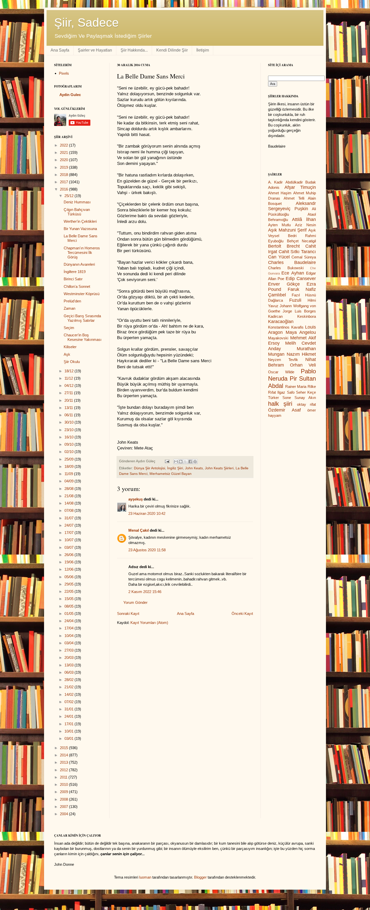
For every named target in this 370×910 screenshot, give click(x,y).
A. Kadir (275, 182)
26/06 (69, 555)
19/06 (69, 562)
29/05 (69, 584)
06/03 (69, 672)
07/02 (69, 702)
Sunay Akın (305, 397)
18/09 (69, 466)
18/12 (69, 371)
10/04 (69, 635)
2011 (64, 777)
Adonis (273, 187)
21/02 (69, 687)
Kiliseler (70, 347)
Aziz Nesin (305, 225)
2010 (64, 784)
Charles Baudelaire (292, 262)
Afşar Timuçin (300, 187)
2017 (64, 182)
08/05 (69, 606)
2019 (64, 167)
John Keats (194, 468)
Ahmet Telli (294, 198)
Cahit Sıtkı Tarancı (297, 251)
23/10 (69, 430)
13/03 (69, 665)
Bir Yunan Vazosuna (80, 228)
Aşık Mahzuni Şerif (287, 230)
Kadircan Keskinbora (292, 316)
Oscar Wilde (281, 372)
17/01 (69, 724)
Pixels (64, 73)
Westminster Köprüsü (81, 294)
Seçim (69, 328)
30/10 (69, 422)
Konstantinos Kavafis (286, 327)
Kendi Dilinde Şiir (172, 50)
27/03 (69, 650)
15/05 (69, 599)
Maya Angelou (301, 332)
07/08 (69, 510)
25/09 (69, 459)
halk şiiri (280, 403)
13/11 (69, 407)
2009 (64, 792)
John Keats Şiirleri (219, 468)
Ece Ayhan (292, 273)
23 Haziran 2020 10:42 (146, 513)
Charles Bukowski (286, 268)
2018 (64, 174)
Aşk (67, 354)
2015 (64, 748)
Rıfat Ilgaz (276, 392)
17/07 (69, 532)
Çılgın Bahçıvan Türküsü (77, 211)
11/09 (69, 474)
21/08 (69, 496)
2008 (64, 799)
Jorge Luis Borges (299, 311)
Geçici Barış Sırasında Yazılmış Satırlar (82, 318)
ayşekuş (135, 499)
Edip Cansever (301, 278)
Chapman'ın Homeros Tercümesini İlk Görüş (82, 252)
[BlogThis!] (180, 461)
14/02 (69, 694)
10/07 (69, 540)
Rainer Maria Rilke (300, 386)
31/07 (69, 518)
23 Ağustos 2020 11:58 (147, 550)
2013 (64, 762)
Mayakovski (278, 338)
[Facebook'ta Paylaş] (190, 461)
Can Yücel (279, 256)
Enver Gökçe (284, 284)
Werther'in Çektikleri (80, 221)
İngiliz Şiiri (175, 468)
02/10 (69, 451)
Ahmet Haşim (279, 193)
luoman (145, 877)
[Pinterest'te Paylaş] (195, 461)
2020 (64, 160)
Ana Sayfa (60, 50)
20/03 (69, 657)
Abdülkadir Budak (300, 182)
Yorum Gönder (135, 602)
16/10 (69, 437)
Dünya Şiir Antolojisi (149, 468)
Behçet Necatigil (301, 241)
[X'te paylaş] (185, 461)
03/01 (69, 738)
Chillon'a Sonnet (77, 286)
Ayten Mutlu (279, 225)
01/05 (69, 613)
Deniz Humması (77, 202)
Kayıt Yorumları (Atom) (149, 622)
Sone (286, 397)
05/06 (69, 577)
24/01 (69, 716)
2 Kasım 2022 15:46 (144, 591)
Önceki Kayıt (242, 613)
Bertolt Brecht (284, 246)
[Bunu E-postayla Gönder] (175, 461)
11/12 (69, 378)
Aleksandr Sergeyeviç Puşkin (292, 206)
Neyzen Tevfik (283, 359)
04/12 (69, 385)
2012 (64, 770)
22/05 (69, 591)
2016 (64, 189)
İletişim (202, 50)
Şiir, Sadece (86, 22)
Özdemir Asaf (284, 410)
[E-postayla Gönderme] (166, 461)
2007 (64, 806)
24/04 (69, 621)
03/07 (69, 547)
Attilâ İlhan (304, 219)
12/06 (69, 569)
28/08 (69, 488)
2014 (64, 755)
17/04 (69, 628)
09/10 (69, 444)
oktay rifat (306, 404)
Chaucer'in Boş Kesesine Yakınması (82, 337)
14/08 (69, 503)
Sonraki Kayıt (128, 613)
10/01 (69, 731)
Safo (290, 392)
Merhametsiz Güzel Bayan (171, 474)
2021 (64, 152)
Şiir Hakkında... (134, 50)
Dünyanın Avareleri (79, 264)
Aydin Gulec (70, 95)
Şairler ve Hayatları (95, 50)
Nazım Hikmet (301, 354)
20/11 (69, 400)
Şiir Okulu (72, 361)
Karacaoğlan (280, 321)
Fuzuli (295, 300)
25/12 (69, 196)
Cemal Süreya (303, 257)
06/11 (69, 415)
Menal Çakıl (138, 530)
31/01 (69, 709)
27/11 (69, 393)
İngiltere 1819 (75, 271)
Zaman (69, 308)
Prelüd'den (72, 301)
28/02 (69, 679)
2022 (64, 145)
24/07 (69, 525)
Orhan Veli (303, 365)
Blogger (200, 877)
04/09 (69, 481)
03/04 (69, 643)
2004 (64, 814)
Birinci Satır (73, 279)
